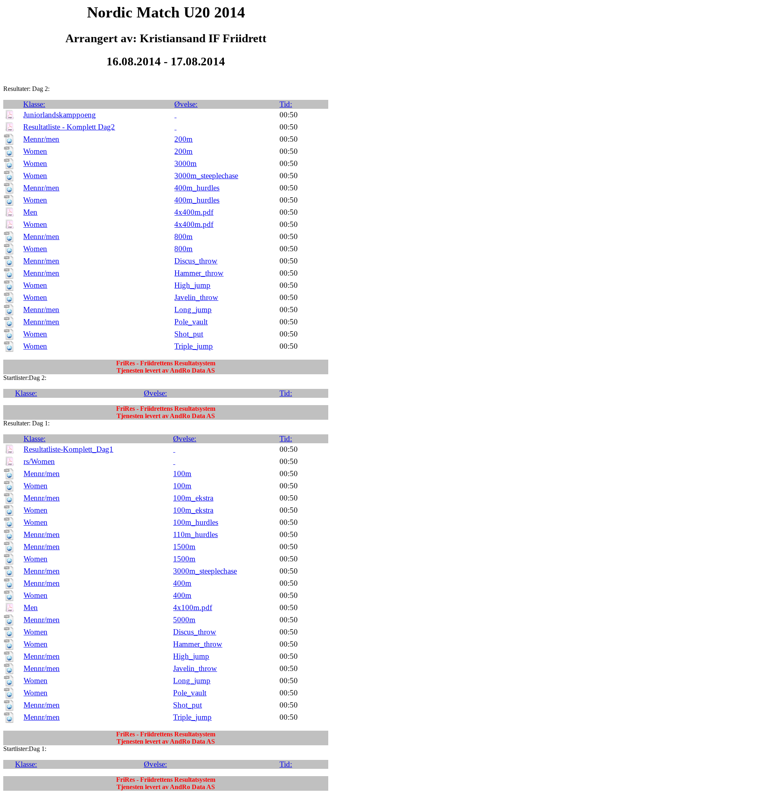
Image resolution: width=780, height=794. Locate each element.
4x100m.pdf (192, 607)
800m (183, 236)
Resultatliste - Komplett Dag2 (69, 127)
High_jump (192, 285)
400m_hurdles (196, 187)
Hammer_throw (198, 273)
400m (182, 583)
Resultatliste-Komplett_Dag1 (68, 449)
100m (182, 473)
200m (183, 139)
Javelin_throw (196, 297)
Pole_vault (191, 321)
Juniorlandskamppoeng (59, 114)
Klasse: (34, 104)
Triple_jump (193, 346)
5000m (184, 619)
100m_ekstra (193, 498)
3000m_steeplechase (206, 175)
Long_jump (193, 309)
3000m (185, 163)
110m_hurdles (195, 534)
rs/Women (39, 461)
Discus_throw (195, 261)
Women (35, 151)
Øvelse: (185, 104)
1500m (184, 546)
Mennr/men (41, 139)
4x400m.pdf (193, 212)
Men (30, 212)
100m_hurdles (195, 522)
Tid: (286, 104)
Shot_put (188, 334)
